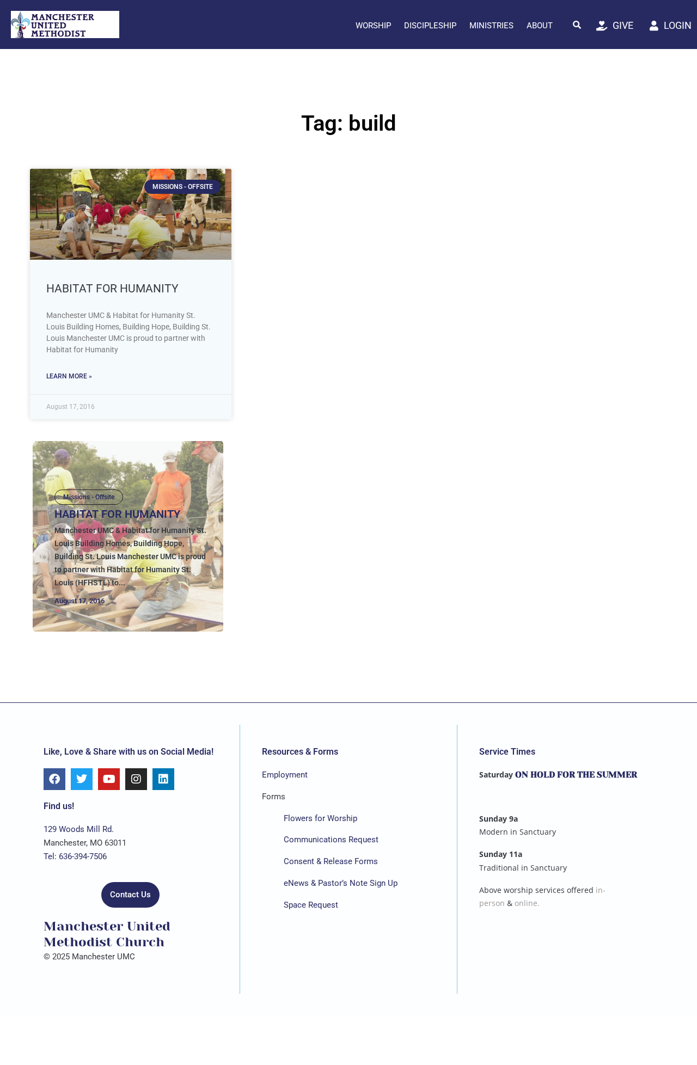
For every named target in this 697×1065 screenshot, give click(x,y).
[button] (577, 24)
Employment (285, 775)
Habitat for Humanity (112, 288)
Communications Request (331, 839)
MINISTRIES (491, 25)
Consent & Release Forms (331, 861)
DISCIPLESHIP (430, 25)
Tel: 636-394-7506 (75, 856)
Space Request (311, 905)
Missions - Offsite (88, 497)
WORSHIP (373, 25)
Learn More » (69, 376)
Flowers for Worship (320, 818)
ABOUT (540, 25)
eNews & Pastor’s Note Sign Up (341, 883)
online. (527, 903)
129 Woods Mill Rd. (79, 829)
